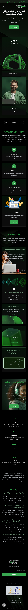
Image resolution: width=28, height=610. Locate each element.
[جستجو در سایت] (6, 6)
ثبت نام (14, 574)
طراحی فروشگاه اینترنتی (14, 187)
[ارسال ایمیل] (14, 602)
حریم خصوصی (10, 583)
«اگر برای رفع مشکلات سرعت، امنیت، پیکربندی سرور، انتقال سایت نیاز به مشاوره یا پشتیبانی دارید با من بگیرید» (14, 1)
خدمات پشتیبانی (14, 212)
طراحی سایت (14, 154)
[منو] (3, 6)
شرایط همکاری (18, 583)
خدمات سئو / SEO (14, 171)
